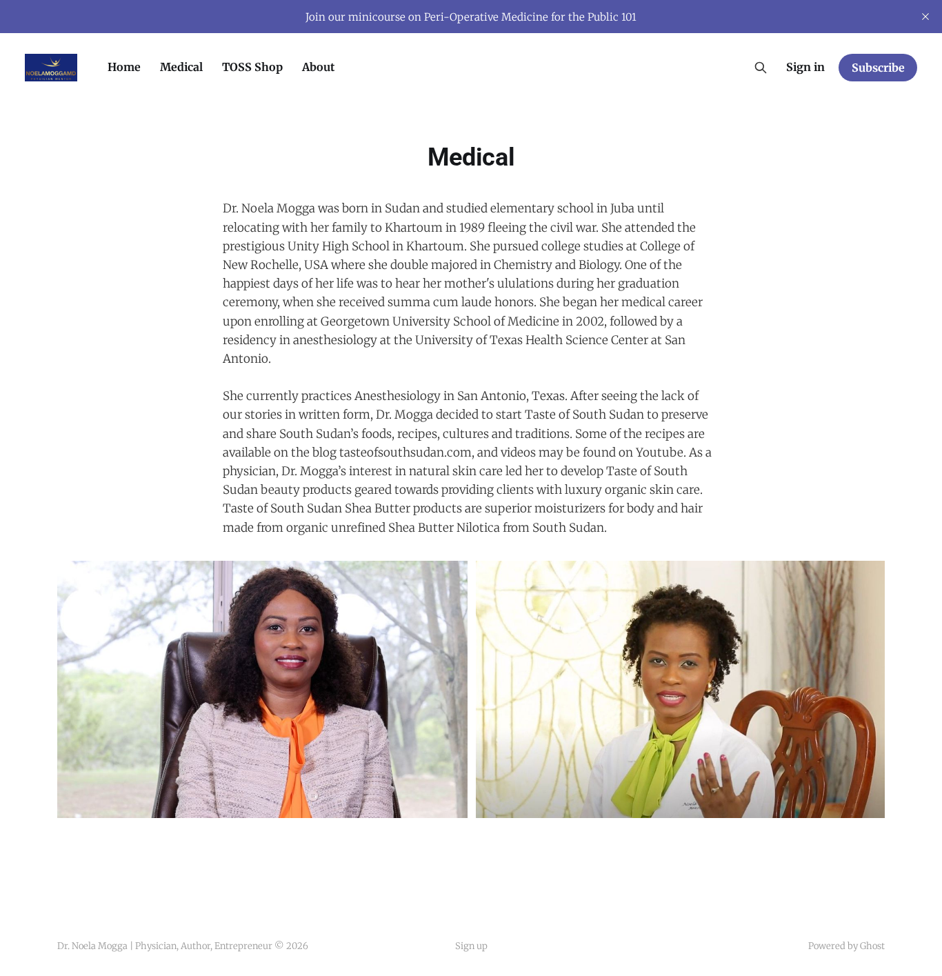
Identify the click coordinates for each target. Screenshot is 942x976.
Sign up (471, 946)
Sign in (805, 67)
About (318, 67)
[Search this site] (760, 67)
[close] (925, 17)
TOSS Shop (252, 67)
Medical (181, 67)
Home (124, 67)
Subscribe (878, 67)
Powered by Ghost (846, 946)
